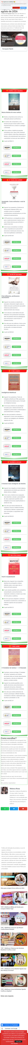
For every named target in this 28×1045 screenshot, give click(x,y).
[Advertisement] (14, 69)
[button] (25, 48)
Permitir (23, 7)
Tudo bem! (18, 1041)
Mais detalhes (14, 1043)
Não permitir (16, 7)
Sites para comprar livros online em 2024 (12, 888)
